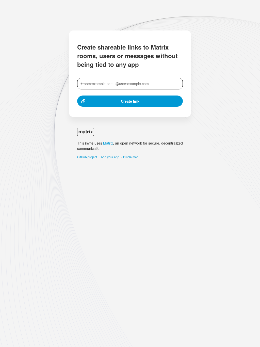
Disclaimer (130, 157)
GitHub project (87, 157)
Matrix (108, 143)
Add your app (110, 157)
